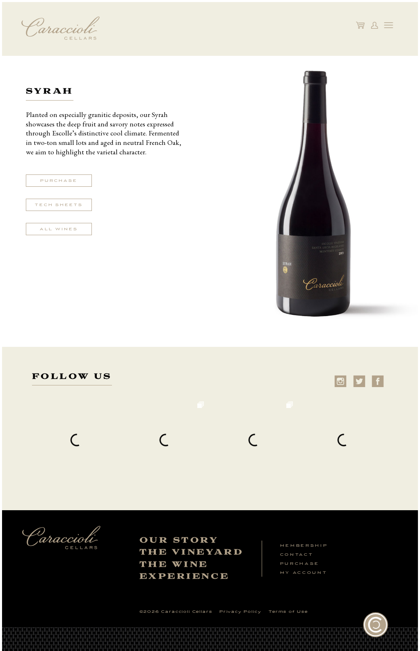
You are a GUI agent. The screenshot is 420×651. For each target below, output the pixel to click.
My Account (303, 573)
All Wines (59, 229)
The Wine (173, 564)
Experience (184, 576)
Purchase (58, 181)
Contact (297, 554)
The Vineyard (191, 552)
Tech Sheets (59, 205)
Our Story (179, 540)
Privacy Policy (240, 612)
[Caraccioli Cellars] (60, 41)
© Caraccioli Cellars (175, 612)
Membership (304, 545)
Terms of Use (288, 612)
